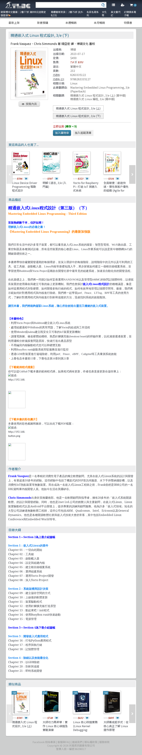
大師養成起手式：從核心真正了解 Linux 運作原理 (116, 726)
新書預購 (42, 23)
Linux (73, 83)
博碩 (73, 49)
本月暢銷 (99, 23)
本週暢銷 (71, 23)
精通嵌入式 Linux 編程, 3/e (87, 99)
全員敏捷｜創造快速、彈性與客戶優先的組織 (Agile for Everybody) (116, 188)
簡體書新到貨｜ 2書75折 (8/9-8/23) (67, 13)
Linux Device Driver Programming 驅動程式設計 (24, 187)
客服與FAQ (63, 742)
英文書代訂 (116, 13)
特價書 (128, 23)
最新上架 (14, 23)
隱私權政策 (90, 742)
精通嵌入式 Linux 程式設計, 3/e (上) (92, 95)
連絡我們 (77, 742)
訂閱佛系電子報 (130, 13)
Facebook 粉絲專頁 (44, 742)
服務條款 (104, 742)
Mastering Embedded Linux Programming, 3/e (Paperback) (100, 89)
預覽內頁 (31, 104)
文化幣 (104, 13)
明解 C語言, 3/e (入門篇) (54, 185)
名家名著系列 (93, 13)
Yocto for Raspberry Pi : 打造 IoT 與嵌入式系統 (85, 187)
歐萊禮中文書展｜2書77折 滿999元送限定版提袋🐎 (23, 13)
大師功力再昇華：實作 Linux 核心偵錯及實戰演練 (55, 726)
